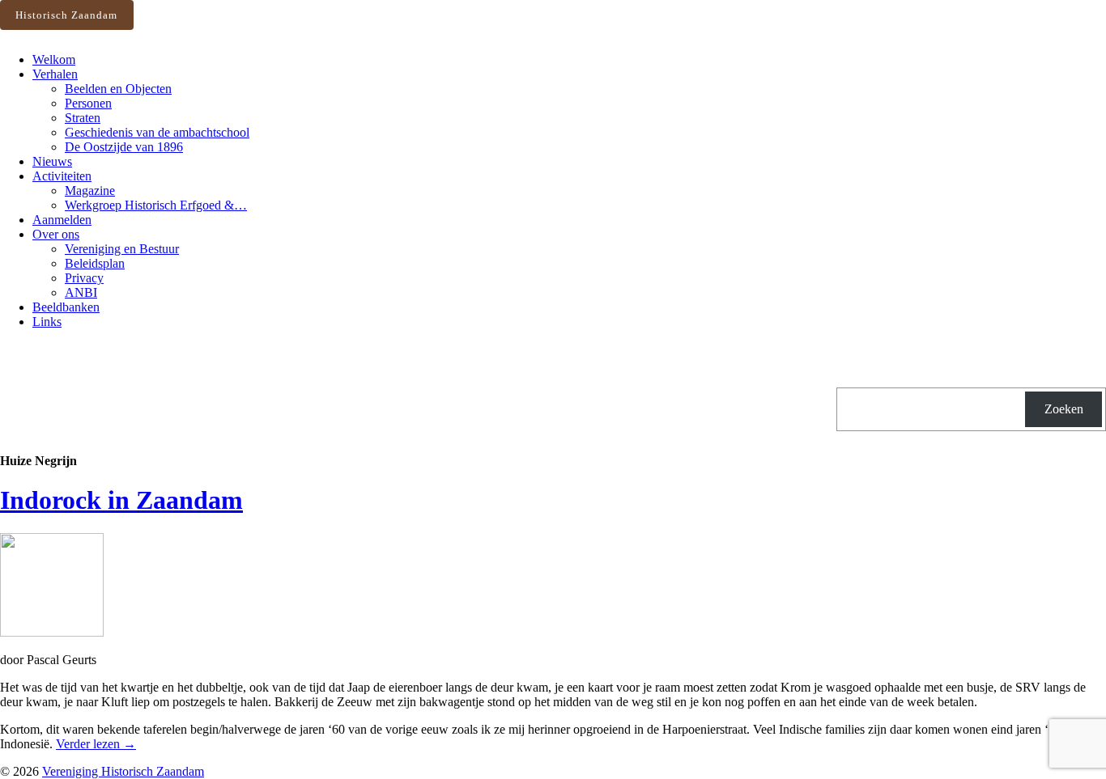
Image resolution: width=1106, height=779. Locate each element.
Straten (82, 118)
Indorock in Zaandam (121, 499)
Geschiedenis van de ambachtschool (157, 132)
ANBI (81, 292)
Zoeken (1063, 409)
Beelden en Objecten (118, 88)
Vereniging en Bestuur (122, 249)
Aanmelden (61, 220)
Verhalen (55, 74)
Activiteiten (61, 176)
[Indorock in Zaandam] (52, 632)
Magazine (90, 190)
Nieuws (52, 161)
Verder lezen (96, 744)
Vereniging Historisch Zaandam (123, 771)
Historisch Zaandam (66, 15)
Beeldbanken (66, 307)
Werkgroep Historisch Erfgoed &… (156, 205)
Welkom (53, 59)
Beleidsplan (95, 263)
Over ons (55, 234)
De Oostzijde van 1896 (124, 147)
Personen (88, 103)
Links (47, 321)
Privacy (84, 278)
